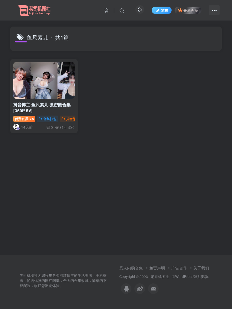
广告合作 (179, 268)
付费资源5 (24, 118)
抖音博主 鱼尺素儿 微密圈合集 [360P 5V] (42, 107)
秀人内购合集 (131, 268)
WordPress (184, 276)
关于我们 (201, 268)
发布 (164, 10)
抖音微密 (72, 118)
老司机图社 (160, 276)
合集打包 (49, 118)
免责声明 (157, 268)
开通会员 (190, 10)
